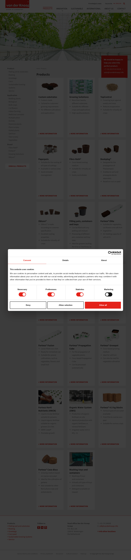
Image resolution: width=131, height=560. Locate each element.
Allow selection (65, 305)
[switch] (51, 294)
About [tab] (104, 260)
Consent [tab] (27, 260)
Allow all (103, 305)
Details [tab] (65, 260)
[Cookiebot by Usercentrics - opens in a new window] (110, 253)
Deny (28, 305)
